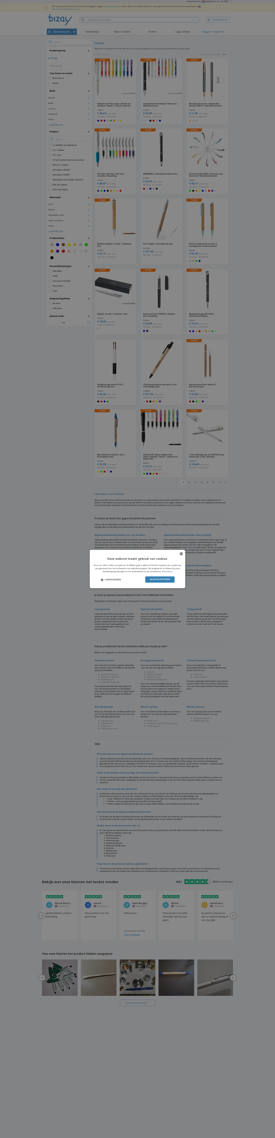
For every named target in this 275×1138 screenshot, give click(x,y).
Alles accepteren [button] (160, 579)
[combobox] (181, 553)
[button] (111, 580)
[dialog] (137, 569)
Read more (167, 571)
